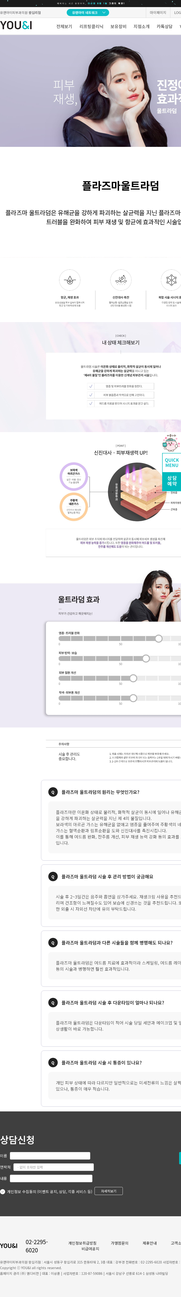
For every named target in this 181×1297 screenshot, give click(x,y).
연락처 (5, 1167)
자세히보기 (108, 1191)
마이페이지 (158, 12)
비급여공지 (90, 1248)
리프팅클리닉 (91, 26)
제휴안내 (150, 1243)
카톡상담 (165, 26)
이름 (3, 1155)
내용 (3, 1178)
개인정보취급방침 (82, 1243)
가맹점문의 (119, 1243)
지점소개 (142, 26)
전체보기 (64, 26)
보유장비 (119, 26)
